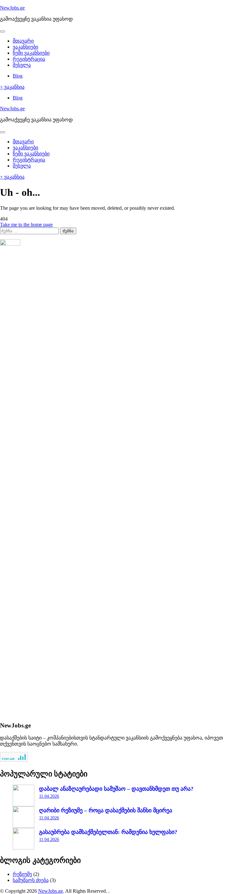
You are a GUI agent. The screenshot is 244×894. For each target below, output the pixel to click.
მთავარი (23, 41)
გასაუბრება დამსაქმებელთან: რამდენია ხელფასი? (108, 832)
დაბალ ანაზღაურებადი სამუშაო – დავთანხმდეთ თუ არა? (116, 789)
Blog (18, 75)
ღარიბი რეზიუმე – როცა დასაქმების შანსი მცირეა (105, 810)
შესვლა (22, 65)
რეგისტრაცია (29, 59)
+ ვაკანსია (12, 87)
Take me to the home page (26, 224)
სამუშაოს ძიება (31, 880)
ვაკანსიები (25, 47)
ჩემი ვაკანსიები (31, 53)
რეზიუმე (22, 874)
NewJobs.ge (12, 7)
